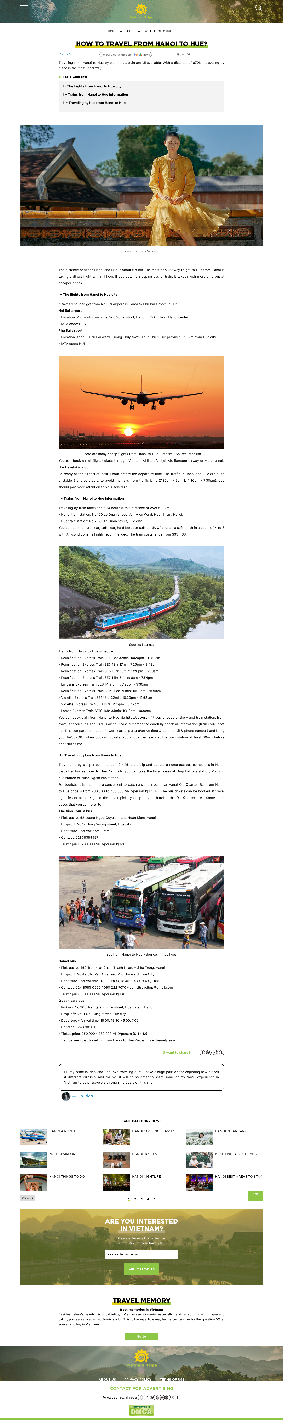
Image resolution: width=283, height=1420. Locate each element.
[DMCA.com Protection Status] (141, 1410)
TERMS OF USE (172, 1379)
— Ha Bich (82, 1096)
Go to (141, 1336)
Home (112, 31)
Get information (141, 1268)
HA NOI (129, 31)
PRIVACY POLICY (137, 1379)
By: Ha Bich (67, 54)
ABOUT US (107, 1379)
